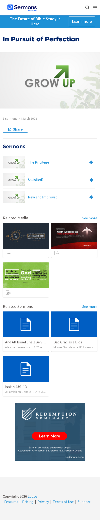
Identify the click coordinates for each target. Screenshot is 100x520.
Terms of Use (63, 501)
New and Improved (42, 197)
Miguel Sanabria (64, 347)
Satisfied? (35, 179)
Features (11, 501)
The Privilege (38, 162)
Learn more (82, 21)
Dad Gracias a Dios (67, 342)
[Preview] (90, 162)
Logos (32, 496)
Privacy (43, 501)
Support (84, 501)
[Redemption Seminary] (50, 432)
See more (89, 218)
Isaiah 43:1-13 (16, 386)
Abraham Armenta (17, 347)
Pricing (27, 501)
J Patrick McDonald (18, 392)
